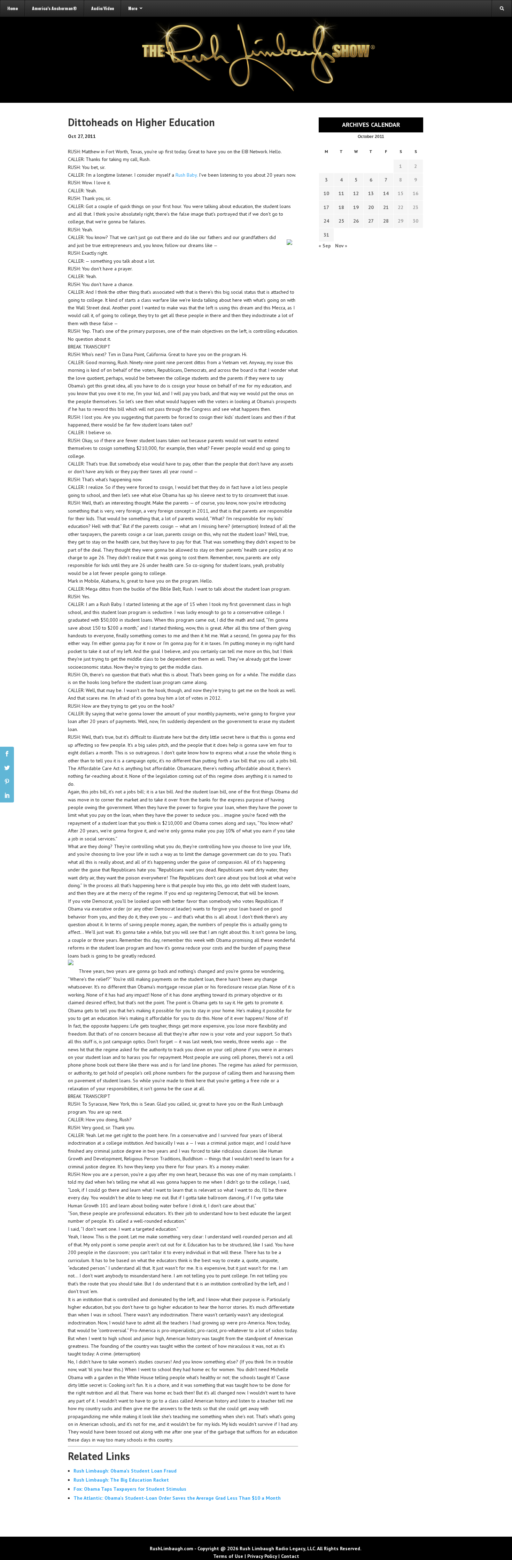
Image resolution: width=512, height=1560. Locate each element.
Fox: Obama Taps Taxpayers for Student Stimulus (129, 1489)
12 (356, 193)
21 (386, 207)
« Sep (325, 246)
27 (371, 221)
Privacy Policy (262, 1556)
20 (371, 207)
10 (326, 193)
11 (341, 193)
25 (341, 221)
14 (386, 193)
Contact (290, 1556)
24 (326, 221)
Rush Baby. (186, 175)
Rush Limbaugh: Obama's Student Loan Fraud (125, 1471)
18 (341, 207)
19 (356, 207)
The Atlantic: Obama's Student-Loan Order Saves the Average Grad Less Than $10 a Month (177, 1498)
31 (326, 235)
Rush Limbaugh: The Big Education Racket (121, 1480)
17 (326, 207)
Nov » (341, 246)
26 (356, 221)
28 (386, 221)
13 (371, 193)
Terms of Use (228, 1556)
